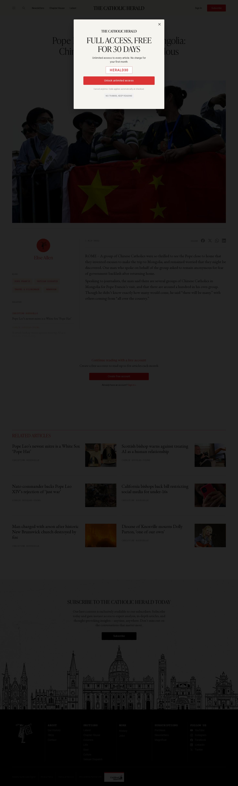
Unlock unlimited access (119, 80)
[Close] (159, 24)
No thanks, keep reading (119, 96)
